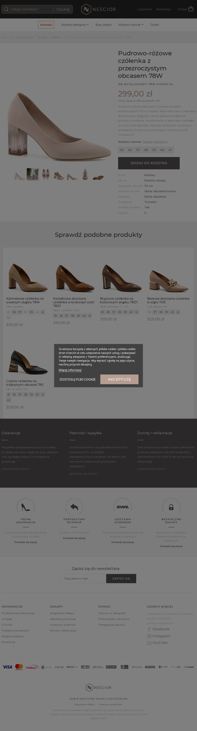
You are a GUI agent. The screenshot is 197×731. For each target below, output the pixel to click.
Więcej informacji (70, 370)
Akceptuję (119, 379)
